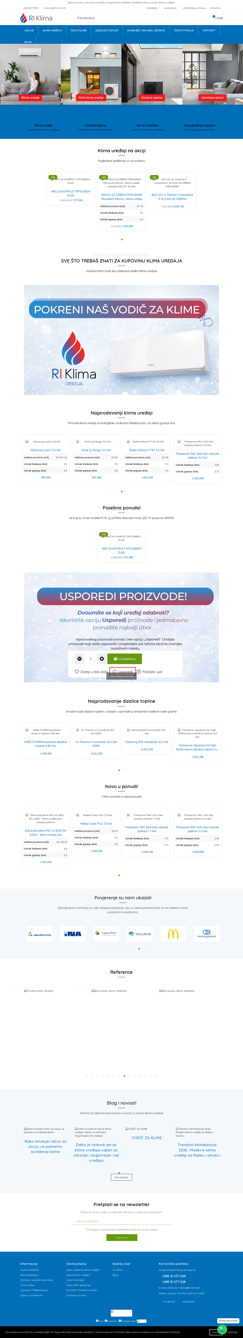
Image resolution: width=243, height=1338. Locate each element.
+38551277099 (31, 8)
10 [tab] (135, 1076)
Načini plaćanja (29, 1275)
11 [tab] (140, 1076)
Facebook (169, 1301)
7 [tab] (134, 949)
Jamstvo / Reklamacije (33, 1290)
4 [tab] (118, 949)
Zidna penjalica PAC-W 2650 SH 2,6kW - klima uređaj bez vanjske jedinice (45, 834)
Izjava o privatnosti (31, 1295)
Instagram (189, 1301)
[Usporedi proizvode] (121, 684)
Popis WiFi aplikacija (78, 1285)
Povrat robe (27, 1285)
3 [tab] (112, 949)
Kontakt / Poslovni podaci (81, 1290)
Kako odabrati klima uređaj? (83, 1269)
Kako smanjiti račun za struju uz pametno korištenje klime (46, 1146)
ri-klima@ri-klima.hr (55, 8)
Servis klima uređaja (78, 1275)
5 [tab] (123, 949)
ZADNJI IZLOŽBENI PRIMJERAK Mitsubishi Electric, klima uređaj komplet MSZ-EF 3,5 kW (121, 199)
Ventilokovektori (212, 97)
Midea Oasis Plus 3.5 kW (96, 823)
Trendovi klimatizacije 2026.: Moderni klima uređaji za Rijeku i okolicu (197, 1149)
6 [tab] (129, 949)
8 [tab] (139, 949)
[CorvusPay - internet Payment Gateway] (121, 1312)
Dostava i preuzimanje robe (36, 1280)
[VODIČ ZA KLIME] (136, 1129)
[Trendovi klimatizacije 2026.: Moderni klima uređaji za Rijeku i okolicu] (197, 1132)
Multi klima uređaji (91, 97)
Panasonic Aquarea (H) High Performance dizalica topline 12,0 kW (197, 749)
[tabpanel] (39, 934)
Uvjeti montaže (75, 1280)
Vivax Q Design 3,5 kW (96, 450)
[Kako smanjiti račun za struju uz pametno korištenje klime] (45, 1131)
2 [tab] (107, 949)
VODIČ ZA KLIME (147, 1137)
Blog (115, 1275)
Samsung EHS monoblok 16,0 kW (146, 742)
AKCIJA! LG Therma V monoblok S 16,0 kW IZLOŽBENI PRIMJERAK (172, 199)
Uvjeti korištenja (29, 1269)
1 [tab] (102, 949)
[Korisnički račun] (204, 18)
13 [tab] (151, 1076)
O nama (117, 1269)
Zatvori (216, 1332)
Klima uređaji (30, 97)
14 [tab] (156, 1076)
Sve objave (121, 1177)
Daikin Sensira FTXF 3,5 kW (147, 450)
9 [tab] (145, 949)
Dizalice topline (151, 97)
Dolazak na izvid (76, 1295)
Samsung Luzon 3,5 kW (45, 450)
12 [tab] (146, 1076)
